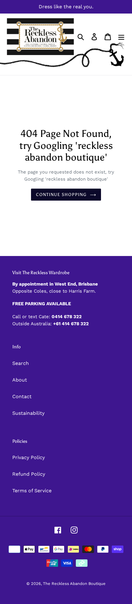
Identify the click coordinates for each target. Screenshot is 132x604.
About (19, 380)
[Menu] (121, 37)
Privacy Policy (28, 457)
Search (20, 363)
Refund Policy (28, 474)
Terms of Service (32, 491)
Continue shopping (61, 194)
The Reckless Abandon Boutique (74, 583)
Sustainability (28, 413)
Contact (22, 396)
